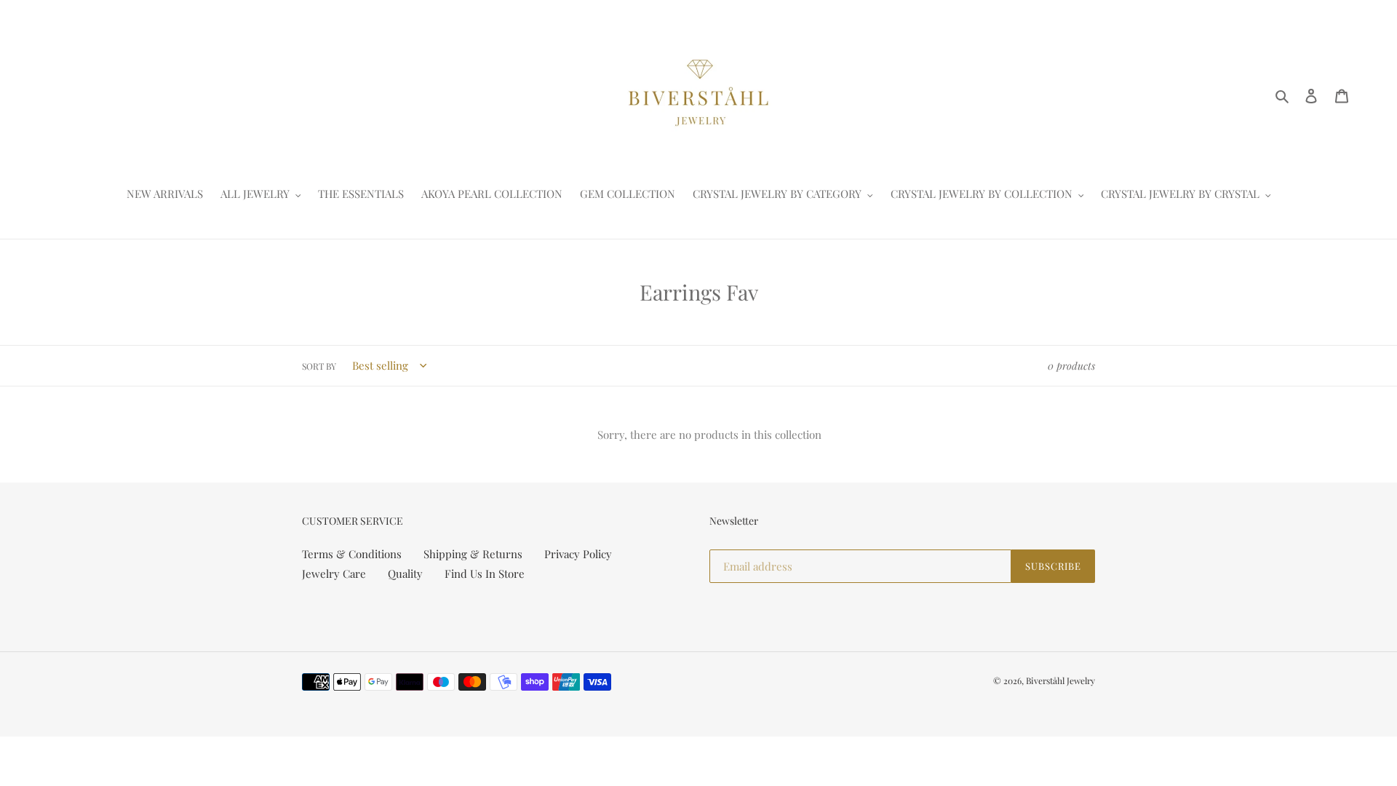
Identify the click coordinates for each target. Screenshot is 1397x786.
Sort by (319, 366)
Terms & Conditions (352, 554)
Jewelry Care (334, 573)
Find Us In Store (485, 573)
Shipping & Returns (472, 554)
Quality (405, 573)
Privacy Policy (578, 554)
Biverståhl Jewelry (1060, 680)
